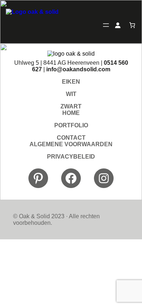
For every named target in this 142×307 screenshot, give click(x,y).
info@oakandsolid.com (78, 69)
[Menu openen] (106, 25)
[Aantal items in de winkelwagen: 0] (132, 25)
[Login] (117, 25)
